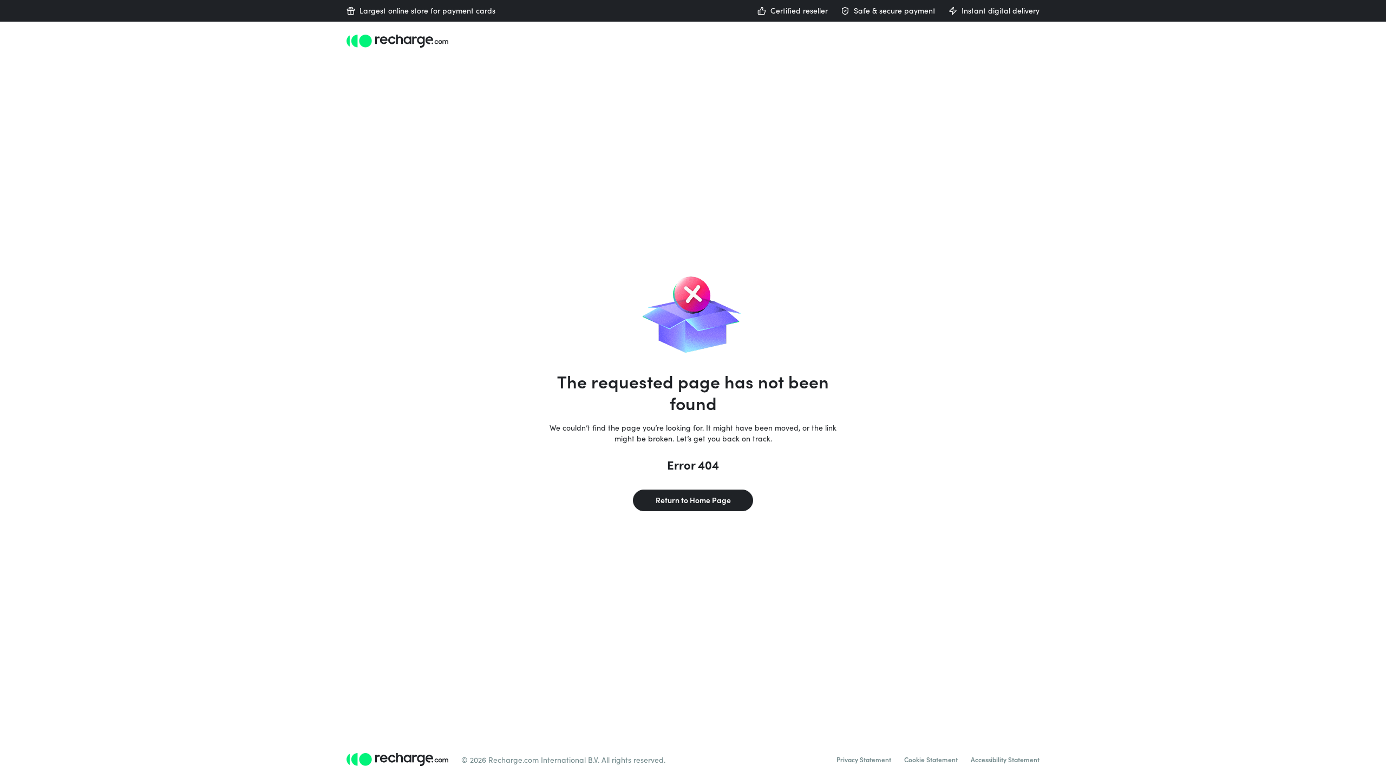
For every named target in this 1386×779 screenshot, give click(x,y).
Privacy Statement (863, 759)
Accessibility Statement (1005, 759)
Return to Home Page (693, 500)
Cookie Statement (931, 759)
